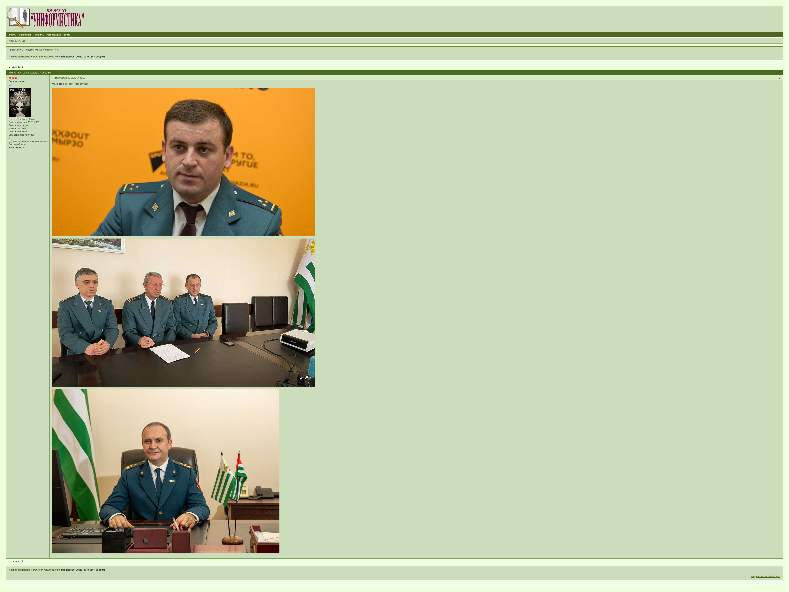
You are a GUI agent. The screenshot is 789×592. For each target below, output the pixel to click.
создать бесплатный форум (765, 576)
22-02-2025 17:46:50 (74, 78)
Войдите (29, 49)
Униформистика (20, 56)
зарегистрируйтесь (49, 49)
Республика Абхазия (46, 56)
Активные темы (17, 41)
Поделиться (58, 78)
